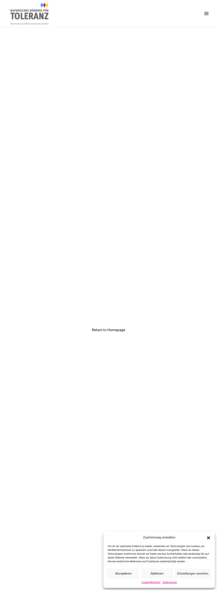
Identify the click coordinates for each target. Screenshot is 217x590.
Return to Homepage (108, 330)
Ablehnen (156, 573)
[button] (208, 537)
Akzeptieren (123, 573)
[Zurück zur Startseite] (29, 13)
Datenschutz (170, 582)
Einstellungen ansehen (192, 573)
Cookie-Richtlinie (151, 582)
